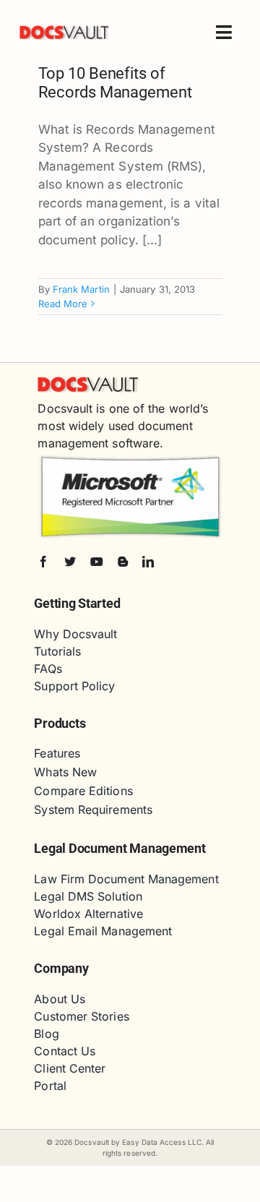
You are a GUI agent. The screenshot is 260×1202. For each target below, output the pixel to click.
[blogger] (123, 561)
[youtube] (96, 561)
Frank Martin (81, 289)
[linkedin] (148, 561)
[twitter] (70, 561)
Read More (63, 303)
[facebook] (43, 561)
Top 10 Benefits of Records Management (115, 82)
